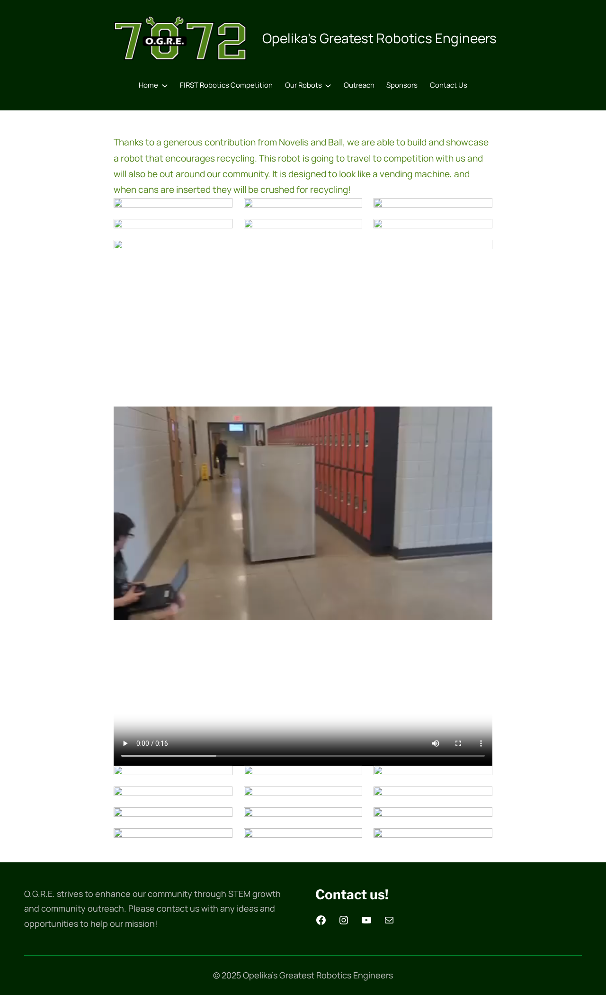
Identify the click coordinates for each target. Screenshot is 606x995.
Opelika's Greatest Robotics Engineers (379, 38)
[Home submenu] (164, 85)
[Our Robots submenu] (328, 85)
